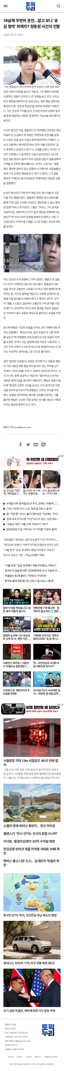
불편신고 (38, 1057)
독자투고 (20, 1057)
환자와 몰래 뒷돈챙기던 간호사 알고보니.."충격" (29, 581)
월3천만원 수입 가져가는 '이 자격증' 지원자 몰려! (31, 529)
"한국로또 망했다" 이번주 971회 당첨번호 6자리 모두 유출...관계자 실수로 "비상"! (32, 545)
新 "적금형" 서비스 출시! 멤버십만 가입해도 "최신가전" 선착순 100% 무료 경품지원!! (33, 514)
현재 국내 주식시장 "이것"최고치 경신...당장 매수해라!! (33, 519)
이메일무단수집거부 (50, 1057)
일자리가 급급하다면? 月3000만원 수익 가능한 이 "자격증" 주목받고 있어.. (33, 570)
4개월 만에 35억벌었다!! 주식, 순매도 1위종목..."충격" (33, 503)
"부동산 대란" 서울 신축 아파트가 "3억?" (27, 524)
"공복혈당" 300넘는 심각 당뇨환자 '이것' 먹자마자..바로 (32, 539)
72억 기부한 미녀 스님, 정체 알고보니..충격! (29, 508)
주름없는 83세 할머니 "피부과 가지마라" (26, 575)
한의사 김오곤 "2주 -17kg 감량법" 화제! (23, 555)
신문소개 (11, 1057)
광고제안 (29, 1057)
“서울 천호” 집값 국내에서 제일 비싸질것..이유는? (29, 550)
